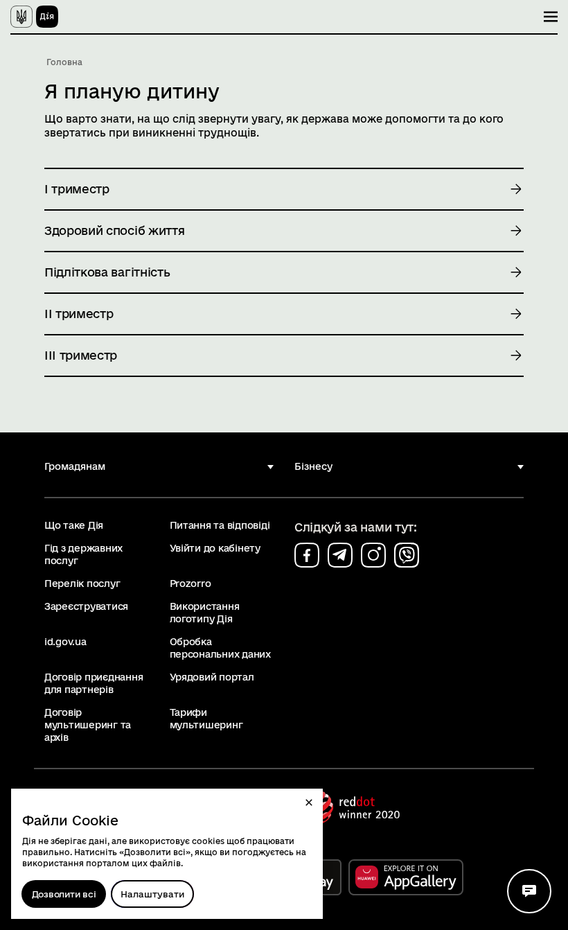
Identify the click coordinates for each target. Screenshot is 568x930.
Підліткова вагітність (107, 272)
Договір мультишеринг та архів (87, 725)
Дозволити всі (64, 894)
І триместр (76, 188)
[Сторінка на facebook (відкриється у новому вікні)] (306, 555)
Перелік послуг (82, 583)
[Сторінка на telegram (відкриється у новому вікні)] (340, 555)
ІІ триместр (78, 313)
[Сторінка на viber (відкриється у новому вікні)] (406, 555)
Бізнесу (313, 466)
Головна (64, 62)
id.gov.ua (65, 641)
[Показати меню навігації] (551, 17)
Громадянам (74, 466)
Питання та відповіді (220, 525)
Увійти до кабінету (215, 548)
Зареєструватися (86, 606)
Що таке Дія (73, 525)
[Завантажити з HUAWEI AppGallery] (405, 877)
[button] (309, 802)
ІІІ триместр (80, 355)
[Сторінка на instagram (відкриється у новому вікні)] (373, 555)
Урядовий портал (212, 677)
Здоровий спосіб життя (114, 230)
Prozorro (190, 583)
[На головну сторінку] (34, 17)
